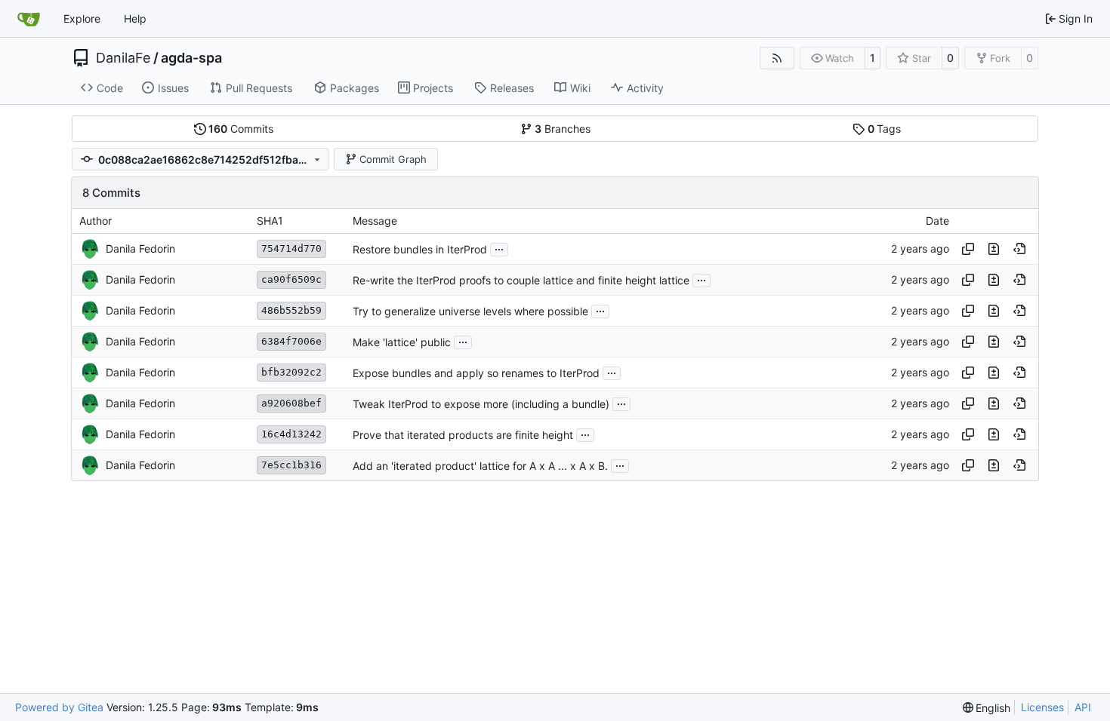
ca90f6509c (291, 279)
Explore (81, 18)
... (499, 248)
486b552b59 (291, 310)
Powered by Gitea (59, 707)
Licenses (1042, 707)
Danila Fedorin (140, 248)
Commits (240, 128)
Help (135, 18)
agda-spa (191, 58)
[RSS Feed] (777, 58)
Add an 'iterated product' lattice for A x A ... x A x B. (480, 465)
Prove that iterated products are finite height (463, 434)
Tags (885, 128)
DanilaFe (123, 58)
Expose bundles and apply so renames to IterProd (476, 373)
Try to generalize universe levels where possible (470, 311)
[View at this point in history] (1019, 249)
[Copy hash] (968, 249)
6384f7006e (291, 341)
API (1083, 707)
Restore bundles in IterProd (420, 249)
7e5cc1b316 (291, 465)
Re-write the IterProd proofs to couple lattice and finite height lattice (521, 280)
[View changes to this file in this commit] (993, 249)
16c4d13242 (291, 434)
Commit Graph (393, 159)
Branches (562, 128)
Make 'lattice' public (402, 342)
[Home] (29, 18)
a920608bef (291, 403)
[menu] (987, 707)
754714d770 (291, 248)
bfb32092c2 (291, 372)
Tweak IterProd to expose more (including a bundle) (481, 403)
